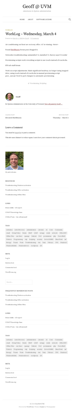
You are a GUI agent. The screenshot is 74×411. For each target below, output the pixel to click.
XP (41, 246)
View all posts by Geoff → (53, 104)
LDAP (36, 233)
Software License (44, 19)
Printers (9, 239)
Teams (15, 242)
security (39, 239)
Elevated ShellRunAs (13, 118)
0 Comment (35, 38)
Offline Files (10, 236)
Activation (9, 230)
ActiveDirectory (20, 230)
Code (51, 230)
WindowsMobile (11, 246)
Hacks (24, 233)
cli (46, 230)
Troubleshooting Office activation (17, 190)
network (54, 233)
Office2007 (63, 233)
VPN (56, 242)
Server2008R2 (48, 239)
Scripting (43, 83)
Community (58, 230)
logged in (18, 133)
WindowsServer (24, 246)
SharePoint (59, 239)
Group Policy (16, 233)
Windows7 (63, 242)
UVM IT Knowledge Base (13, 212)
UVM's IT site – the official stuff (16, 217)
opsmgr (26, 236)
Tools (21, 242)
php (54, 236)
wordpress (34, 246)
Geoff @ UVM (37, 6)
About (30, 19)
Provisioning (34, 83)
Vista (44, 242)
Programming (18, 239)
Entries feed (9, 263)
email (8, 233)
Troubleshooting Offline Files (15, 195)
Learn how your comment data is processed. (49, 138)
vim (39, 242)
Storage (8, 242)
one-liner (19, 236)
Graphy (42, 407)
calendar (41, 230)
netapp (42, 233)
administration (31, 230)
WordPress (30, 407)
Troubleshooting (30, 242)
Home (22, 19)
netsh (48, 233)
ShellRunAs (15, 50)
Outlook (33, 236)
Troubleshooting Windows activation (18, 185)
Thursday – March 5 (61, 118)
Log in (7, 258)
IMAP (30, 233)
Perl (40, 236)
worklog (9, 30)
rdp (26, 239)
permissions (47, 236)
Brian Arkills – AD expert (13, 208)
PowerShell (61, 236)
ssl (65, 239)
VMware (50, 242)
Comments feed (11, 267)
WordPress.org (10, 272)
